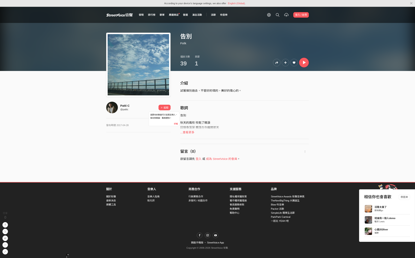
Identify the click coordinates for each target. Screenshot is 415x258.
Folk (183, 43)
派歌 (213, 14)
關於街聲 (111, 196)
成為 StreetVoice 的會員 (221, 159)
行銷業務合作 (196, 196)
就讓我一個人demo (385, 218)
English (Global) (236, 3)
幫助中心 (234, 212)
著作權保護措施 (238, 200)
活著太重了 (381, 207)
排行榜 (151, 14)
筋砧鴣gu (379, 210)
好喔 (176, 124)
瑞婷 (377, 233)
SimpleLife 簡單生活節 (283, 212)
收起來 (404, 197)
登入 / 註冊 (301, 14)
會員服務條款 (237, 204)
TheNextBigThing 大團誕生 (285, 200)
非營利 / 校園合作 (198, 200)
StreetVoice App (215, 242)
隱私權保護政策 (238, 196)
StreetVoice (119, 14)
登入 (199, 159)
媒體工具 (111, 204)
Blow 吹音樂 (277, 204)
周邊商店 (174, 14)
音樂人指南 (153, 196)
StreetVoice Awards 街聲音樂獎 (287, 196)
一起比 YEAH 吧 (280, 221)
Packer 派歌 (277, 208)
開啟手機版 (197, 242)
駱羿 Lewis (380, 221)
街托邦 (151, 200)
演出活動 (197, 14)
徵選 (185, 14)
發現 (141, 14)
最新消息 (111, 200)
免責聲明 (234, 208)
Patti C (125, 105)
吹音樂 (223, 14)
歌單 (162, 14)
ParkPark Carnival (280, 216)
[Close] (411, 3)
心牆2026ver (381, 229)
